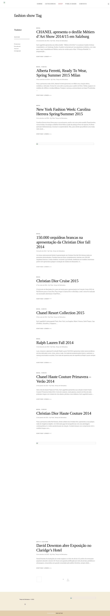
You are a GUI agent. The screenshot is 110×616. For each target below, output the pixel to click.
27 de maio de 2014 (42, 285)
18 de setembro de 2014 (43, 79)
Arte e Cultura (42, 541)
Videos (44, 66)
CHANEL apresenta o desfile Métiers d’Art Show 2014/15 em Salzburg (65, 34)
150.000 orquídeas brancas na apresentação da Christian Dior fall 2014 (63, 242)
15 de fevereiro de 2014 (43, 347)
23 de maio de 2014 (42, 317)
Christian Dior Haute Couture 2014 (63, 413)
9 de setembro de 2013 (42, 554)
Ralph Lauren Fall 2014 (54, 342)
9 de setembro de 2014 (42, 118)
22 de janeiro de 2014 (42, 417)
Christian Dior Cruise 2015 (57, 281)
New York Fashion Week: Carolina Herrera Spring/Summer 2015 (63, 111)
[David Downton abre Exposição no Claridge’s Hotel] (66, 490)
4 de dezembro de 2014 (43, 40)
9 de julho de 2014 (41, 251)
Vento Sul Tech (59, 613)
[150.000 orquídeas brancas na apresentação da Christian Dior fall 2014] (65, 186)
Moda (38, 28)
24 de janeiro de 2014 (42, 385)
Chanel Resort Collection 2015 (60, 313)
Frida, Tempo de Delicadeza (60, 40)
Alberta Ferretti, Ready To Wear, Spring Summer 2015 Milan (61, 72)
